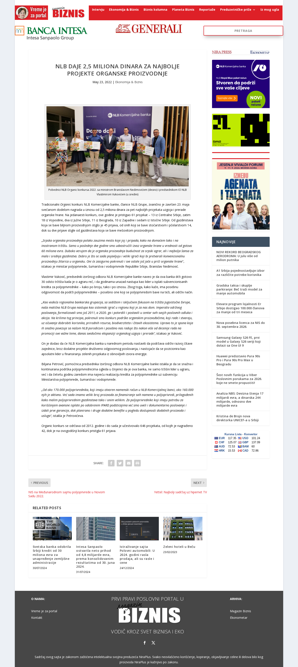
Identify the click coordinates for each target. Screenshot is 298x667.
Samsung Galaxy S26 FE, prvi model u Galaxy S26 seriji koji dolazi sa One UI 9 (238, 341)
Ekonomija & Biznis (124, 10)
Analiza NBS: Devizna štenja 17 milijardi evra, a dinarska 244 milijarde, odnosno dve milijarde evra (239, 399)
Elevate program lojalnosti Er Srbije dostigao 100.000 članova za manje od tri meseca (240, 308)
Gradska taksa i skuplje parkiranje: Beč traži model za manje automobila (239, 289)
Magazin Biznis (240, 611)
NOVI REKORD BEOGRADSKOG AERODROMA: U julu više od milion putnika (238, 256)
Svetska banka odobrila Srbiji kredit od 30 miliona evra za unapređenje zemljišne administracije (52, 555)
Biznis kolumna (155, 10)
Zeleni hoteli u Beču (179, 547)
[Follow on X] (153, 642)
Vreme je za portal (44, 611)
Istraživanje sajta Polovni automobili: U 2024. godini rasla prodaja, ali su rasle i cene (137, 555)
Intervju (98, 10)
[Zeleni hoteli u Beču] (182, 528)
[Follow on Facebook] (144, 642)
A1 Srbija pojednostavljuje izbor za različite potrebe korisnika (240, 272)
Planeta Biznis (183, 10)
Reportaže (207, 10)
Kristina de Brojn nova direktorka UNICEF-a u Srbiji (237, 418)
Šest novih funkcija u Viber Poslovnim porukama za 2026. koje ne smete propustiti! (239, 379)
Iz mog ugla (269, 10)
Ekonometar (238, 618)
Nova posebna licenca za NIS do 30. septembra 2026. (240, 325)
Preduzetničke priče (235, 10)
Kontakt (36, 618)
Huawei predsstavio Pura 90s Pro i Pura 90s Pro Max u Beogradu (238, 360)
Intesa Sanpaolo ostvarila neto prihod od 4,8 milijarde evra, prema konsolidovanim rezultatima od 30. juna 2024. (95, 557)
